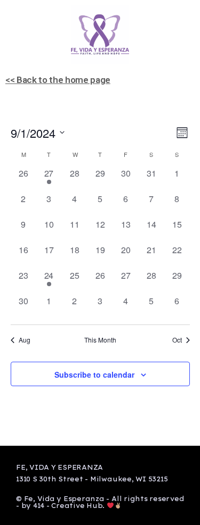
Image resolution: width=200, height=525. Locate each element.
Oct (177, 340)
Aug (24, 340)
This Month (100, 340)
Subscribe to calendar (94, 374)
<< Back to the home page (57, 79)
